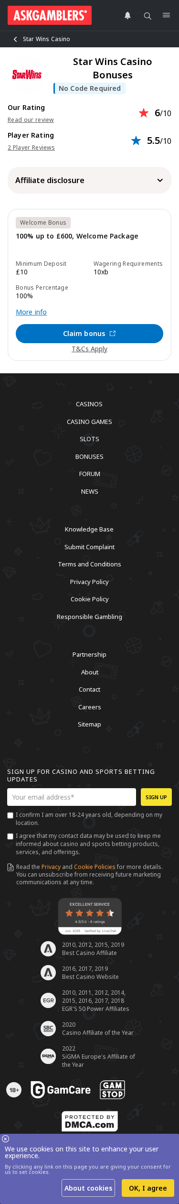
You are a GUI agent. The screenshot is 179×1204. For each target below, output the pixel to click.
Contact (89, 689)
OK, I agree (148, 1188)
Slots (89, 438)
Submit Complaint (89, 546)
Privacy (51, 867)
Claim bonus (84, 333)
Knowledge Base (89, 529)
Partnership (89, 654)
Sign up (156, 797)
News (89, 491)
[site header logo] (50, 15)
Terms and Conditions (89, 564)
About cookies (88, 1188)
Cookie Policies (95, 867)
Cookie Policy (90, 599)
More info (31, 312)
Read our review (31, 120)
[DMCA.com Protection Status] (89, 1121)
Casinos (89, 404)
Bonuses (89, 456)
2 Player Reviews (31, 148)
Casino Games (89, 421)
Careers (89, 706)
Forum (89, 473)
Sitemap (89, 724)
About (89, 671)
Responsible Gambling (89, 616)
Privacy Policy (89, 581)
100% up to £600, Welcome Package (77, 236)
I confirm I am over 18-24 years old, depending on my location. (89, 819)
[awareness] (60, 1089)
